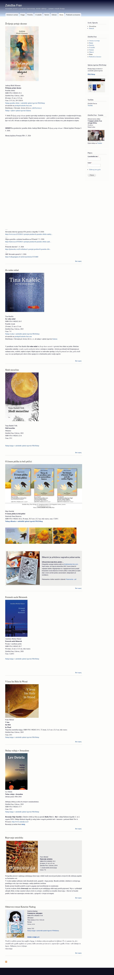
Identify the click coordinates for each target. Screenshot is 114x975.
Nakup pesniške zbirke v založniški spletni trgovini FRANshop (25, 103)
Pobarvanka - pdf (71, 579)
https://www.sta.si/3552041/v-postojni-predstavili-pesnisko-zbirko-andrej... (28, 234)
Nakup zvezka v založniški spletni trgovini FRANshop (22, 334)
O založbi (38, 15)
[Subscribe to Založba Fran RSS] (6, 961)
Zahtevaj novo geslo (95, 170)
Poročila (30, 15)
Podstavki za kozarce (73, 15)
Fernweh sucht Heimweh (16, 597)
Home (61, 15)
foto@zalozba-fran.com (71, 564)
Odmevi (54, 15)
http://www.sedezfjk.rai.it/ (20, 822)
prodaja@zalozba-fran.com (23, 105)
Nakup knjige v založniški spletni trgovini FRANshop (22, 446)
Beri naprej (78, 261)
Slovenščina (92, 26)
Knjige (23, 15)
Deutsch (91, 28)
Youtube (99, 143)
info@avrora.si (37, 108)
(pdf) (33, 937)
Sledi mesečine (12, 369)
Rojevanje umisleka (14, 837)
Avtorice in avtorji (12, 15)
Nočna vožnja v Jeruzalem (17, 750)
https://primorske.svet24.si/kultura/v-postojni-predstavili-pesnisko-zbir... (28, 249)
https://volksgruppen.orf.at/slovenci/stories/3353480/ (21, 257)
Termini (46, 15)
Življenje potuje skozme (16, 23)
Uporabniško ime (93, 156)
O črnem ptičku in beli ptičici (18, 461)
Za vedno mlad (12, 270)
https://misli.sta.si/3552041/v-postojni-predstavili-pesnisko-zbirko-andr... (28, 242)
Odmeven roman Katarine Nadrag (20, 906)
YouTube (90, 105)
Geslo (90, 163)
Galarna (54, 339)
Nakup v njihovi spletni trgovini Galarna (18, 110)
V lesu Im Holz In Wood (16, 681)
